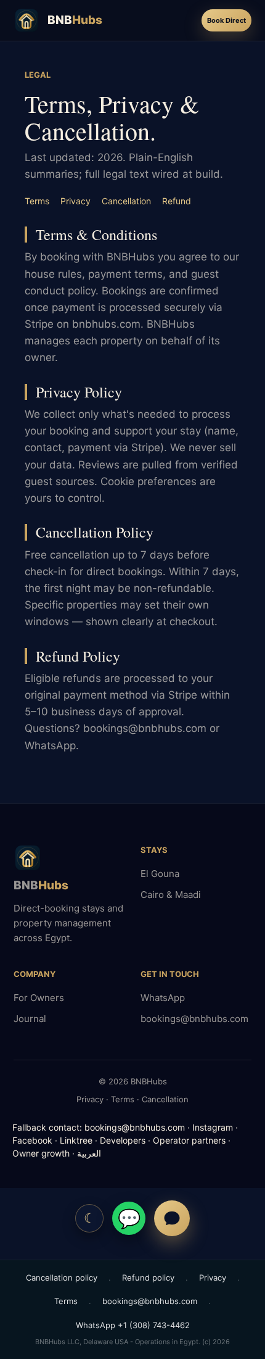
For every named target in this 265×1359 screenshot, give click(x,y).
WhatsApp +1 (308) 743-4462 (133, 1325)
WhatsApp (163, 998)
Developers (122, 1140)
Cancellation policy (61, 1277)
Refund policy (148, 1277)
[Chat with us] (172, 1218)
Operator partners (189, 1140)
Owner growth (41, 1153)
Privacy (75, 201)
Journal (30, 1018)
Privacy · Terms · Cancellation (132, 1099)
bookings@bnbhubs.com (194, 1018)
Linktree (76, 1140)
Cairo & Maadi (171, 894)
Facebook (32, 1140)
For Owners (39, 998)
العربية (89, 1153)
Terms (37, 201)
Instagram (212, 1127)
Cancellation (126, 201)
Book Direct (226, 20)
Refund (176, 201)
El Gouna (160, 873)
